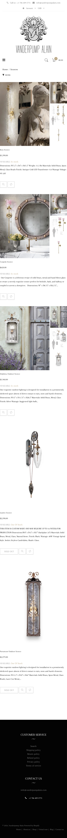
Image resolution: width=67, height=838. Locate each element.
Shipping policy (33, 750)
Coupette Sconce (6, 262)
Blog (51, 829)
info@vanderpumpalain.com (48, 3)
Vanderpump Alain (16, 826)
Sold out (9, 551)
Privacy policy (33, 762)
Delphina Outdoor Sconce (10, 374)
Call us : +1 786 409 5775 (20, 3)
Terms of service (33, 765)
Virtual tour (43, 829)
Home (18, 829)
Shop (34, 829)
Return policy (33, 754)
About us (26, 829)
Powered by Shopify (31, 826)
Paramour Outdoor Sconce (10, 651)
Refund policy (33, 758)
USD (39, 8)
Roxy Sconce (5, 150)
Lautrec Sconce (6, 513)
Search (33, 746)
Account (29, 8)
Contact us (59, 829)
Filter (7, 75)
